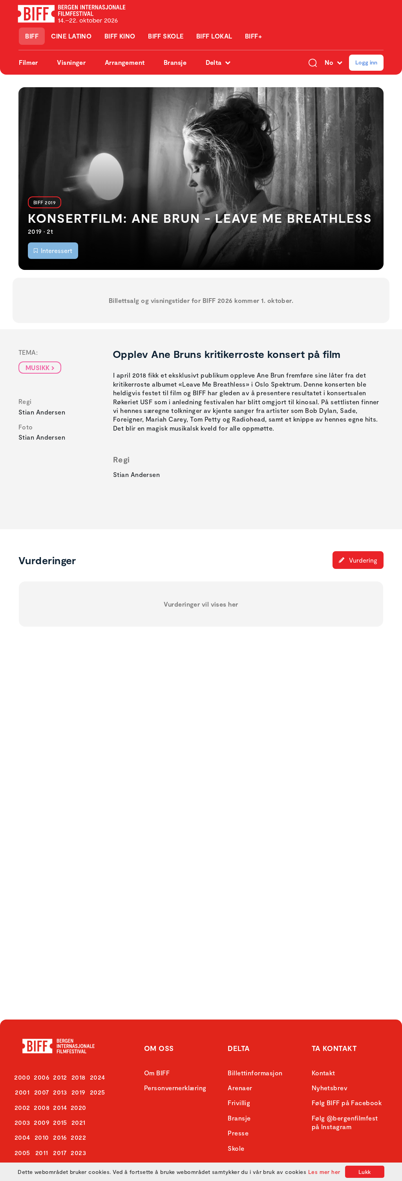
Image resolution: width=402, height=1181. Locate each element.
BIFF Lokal (214, 36)
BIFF (31, 36)
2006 (41, 1077)
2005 (22, 1152)
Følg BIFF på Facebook (347, 1102)
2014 (60, 1107)
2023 (78, 1152)
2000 (22, 1077)
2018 (78, 1077)
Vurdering (362, 560)
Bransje (175, 62)
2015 (60, 1122)
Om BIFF (157, 1072)
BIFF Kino (119, 36)
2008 (41, 1107)
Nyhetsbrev (330, 1087)
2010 (42, 1137)
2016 (60, 1137)
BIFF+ (253, 36)
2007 (41, 1092)
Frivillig (239, 1102)
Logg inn (366, 62)
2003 (22, 1122)
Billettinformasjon (255, 1072)
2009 (41, 1122)
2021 (78, 1122)
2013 (60, 1092)
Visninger (71, 62)
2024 (97, 1077)
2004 (22, 1137)
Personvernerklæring (175, 1087)
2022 (78, 1137)
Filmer (28, 62)
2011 (41, 1152)
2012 (60, 1077)
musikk (38, 367)
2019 (78, 1092)
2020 (78, 1107)
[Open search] (312, 62)
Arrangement (125, 62)
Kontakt (323, 1072)
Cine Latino (71, 36)
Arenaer (240, 1087)
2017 (60, 1152)
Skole (236, 1148)
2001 (22, 1092)
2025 (97, 1092)
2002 (22, 1107)
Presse (238, 1133)
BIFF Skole (166, 36)
